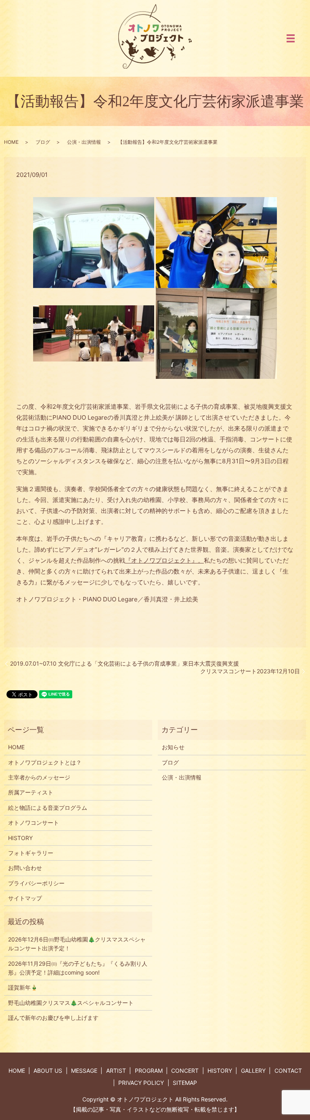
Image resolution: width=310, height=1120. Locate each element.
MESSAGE (84, 1070)
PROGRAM (149, 1070)
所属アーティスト (30, 792)
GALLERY (253, 1070)
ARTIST (116, 1070)
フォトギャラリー (30, 852)
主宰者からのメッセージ (39, 777)
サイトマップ (25, 898)
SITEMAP (185, 1082)
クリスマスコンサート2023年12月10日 (250, 671)
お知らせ (173, 747)
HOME (11, 142)
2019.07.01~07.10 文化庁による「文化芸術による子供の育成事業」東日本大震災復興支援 (124, 663)
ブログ (43, 142)
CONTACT (288, 1070)
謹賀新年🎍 (23, 987)
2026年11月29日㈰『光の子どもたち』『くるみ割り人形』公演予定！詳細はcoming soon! (77, 968)
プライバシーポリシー (36, 883)
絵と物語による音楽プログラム (47, 807)
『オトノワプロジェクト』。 (164, 560)
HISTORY (20, 837)
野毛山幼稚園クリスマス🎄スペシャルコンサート (71, 1002)
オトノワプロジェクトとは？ (45, 762)
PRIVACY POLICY (141, 1082)
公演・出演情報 (84, 142)
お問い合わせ (25, 867)
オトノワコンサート (33, 822)
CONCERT (185, 1070)
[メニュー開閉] (291, 38)
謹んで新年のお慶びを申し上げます (53, 1017)
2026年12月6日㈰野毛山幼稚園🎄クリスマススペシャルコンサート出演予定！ (77, 944)
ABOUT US (48, 1070)
